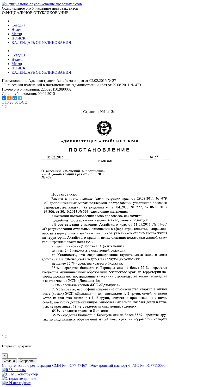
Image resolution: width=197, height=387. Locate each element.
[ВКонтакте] (4, 98)
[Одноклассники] (9, 98)
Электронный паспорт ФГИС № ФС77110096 (128, 365)
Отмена (9, 361)
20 (11, 102)
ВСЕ (23, 102)
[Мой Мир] (14, 98)
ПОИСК (18, 38)
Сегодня (18, 25)
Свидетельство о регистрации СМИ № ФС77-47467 (44, 365)
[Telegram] (20, 98)
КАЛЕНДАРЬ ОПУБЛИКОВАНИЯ (41, 42)
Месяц (17, 34)
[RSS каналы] (14, 370)
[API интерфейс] (16, 383)
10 (7, 102)
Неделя (17, 29)
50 (16, 102)
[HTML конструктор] (20, 374)
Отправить (27, 361)
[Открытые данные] (19, 378)
